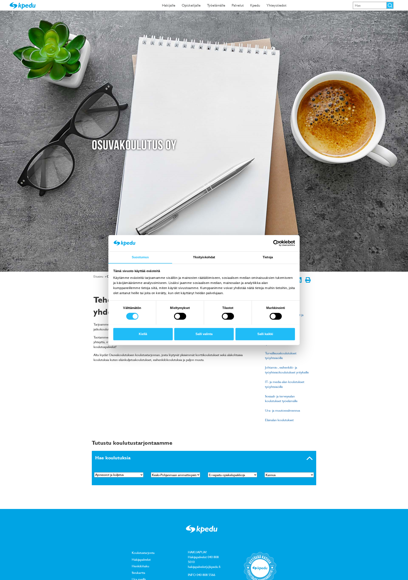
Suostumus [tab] (140, 257)
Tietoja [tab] (268, 257)
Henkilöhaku (140, 566)
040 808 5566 (206, 575)
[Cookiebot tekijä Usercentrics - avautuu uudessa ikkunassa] (276, 243)
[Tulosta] (307, 283)
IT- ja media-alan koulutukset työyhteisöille (284, 384)
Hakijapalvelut (141, 559)
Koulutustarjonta (143, 553)
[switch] (180, 316)
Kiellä (143, 334)
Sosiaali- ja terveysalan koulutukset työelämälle (281, 398)
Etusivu (99, 276)
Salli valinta (204, 334)
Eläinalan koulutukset (279, 420)
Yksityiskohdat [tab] (204, 257)
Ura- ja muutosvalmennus (282, 410)
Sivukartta (138, 572)
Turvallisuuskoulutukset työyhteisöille (280, 355)
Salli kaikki (265, 334)
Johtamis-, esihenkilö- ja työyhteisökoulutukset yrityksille (287, 369)
